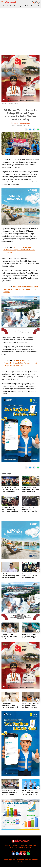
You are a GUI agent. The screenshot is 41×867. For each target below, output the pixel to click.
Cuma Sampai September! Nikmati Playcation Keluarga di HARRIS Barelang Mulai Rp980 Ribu (9, 705)
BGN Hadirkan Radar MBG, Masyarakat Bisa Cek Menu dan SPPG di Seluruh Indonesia (30, 792)
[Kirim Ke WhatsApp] (38, 129)
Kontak (15, 845)
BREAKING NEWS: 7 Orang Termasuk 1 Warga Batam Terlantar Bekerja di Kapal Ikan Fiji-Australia (10, 509)
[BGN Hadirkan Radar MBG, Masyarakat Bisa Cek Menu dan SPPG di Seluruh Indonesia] (31, 784)
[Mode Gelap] (34, 2)
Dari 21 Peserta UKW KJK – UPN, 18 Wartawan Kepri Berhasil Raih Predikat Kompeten (10, 489)
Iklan (12, 847)
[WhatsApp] (28, 854)
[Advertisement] (20, 31)
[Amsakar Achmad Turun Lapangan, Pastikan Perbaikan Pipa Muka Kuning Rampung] (31, 627)
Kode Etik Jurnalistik (23, 847)
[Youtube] (24, 854)
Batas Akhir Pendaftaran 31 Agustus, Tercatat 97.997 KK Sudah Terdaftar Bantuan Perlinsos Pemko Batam (10, 575)
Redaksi (8, 845)
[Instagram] (20, 854)
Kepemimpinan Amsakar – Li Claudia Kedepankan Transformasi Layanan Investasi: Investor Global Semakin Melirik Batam (9, 636)
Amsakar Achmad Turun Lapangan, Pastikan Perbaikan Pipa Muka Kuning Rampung (31, 636)
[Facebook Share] (26, 129)
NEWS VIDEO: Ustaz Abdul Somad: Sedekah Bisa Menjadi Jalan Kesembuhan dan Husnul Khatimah (30, 489)
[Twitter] (17, 854)
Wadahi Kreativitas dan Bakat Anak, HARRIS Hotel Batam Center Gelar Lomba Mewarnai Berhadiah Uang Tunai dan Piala (30, 705)
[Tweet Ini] (30, 129)
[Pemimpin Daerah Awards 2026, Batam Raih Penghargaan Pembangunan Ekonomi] (31, 567)
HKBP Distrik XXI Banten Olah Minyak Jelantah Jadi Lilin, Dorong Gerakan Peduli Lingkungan (10, 792)
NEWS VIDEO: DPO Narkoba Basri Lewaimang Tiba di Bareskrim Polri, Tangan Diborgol (30, 509)
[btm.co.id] (11, 2)
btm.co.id (14, 123)
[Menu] (2, 2)
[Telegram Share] (34, 129)
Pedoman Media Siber (28, 845)
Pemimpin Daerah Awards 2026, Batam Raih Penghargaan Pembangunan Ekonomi (29, 575)
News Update (25, 123)
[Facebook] (13, 854)
